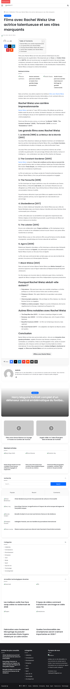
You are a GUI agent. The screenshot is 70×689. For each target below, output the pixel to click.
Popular (12, 492)
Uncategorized (9, 571)
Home (6, 12)
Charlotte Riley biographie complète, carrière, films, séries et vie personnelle (55, 466)
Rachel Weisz (22, 110)
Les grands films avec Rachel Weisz (30, 45)
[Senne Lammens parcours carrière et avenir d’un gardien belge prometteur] (23, 78)
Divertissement (9, 552)
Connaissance (9, 549)
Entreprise (7, 555)
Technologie (8, 568)
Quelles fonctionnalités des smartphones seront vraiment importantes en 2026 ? (49, 631)
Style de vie (8, 565)
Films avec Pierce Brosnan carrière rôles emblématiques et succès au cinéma (35, 466)
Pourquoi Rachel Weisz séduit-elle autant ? (32, 47)
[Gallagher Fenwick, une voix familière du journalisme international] (8, 524)
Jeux (6, 557)
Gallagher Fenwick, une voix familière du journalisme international (35, 521)
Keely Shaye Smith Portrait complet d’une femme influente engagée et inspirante (12, 467)
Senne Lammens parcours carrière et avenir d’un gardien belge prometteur (34, 81)
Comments (56, 492)
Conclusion (24, 51)
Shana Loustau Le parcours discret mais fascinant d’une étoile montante (38, 529)
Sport (6, 563)
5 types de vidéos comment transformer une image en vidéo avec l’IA (50, 604)
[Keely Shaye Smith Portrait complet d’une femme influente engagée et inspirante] (13, 457)
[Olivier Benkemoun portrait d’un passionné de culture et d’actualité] (8, 501)
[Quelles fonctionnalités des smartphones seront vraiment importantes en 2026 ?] (51, 619)
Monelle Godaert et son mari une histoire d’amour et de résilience (35, 514)
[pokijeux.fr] (8, 5)
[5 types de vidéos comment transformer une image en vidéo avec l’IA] (51, 591)
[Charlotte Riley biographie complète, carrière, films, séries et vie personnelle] (56, 457)
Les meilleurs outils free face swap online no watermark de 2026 (17, 604)
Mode (6, 560)
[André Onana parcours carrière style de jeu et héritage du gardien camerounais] (48, 78)
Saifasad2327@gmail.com (55, 673)
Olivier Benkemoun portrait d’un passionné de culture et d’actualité (36, 499)
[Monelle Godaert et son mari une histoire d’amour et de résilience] (8, 516)
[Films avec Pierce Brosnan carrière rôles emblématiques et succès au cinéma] (35, 457)
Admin (8, 41)
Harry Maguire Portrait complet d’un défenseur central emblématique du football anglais (35, 400)
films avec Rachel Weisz (56, 94)
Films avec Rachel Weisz (42, 354)
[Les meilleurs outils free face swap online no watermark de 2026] (19, 591)
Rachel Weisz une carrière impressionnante (32, 43)
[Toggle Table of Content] (42, 41)
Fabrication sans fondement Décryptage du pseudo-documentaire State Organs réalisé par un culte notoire (16, 633)
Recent (34, 492)
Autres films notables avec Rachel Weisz (32, 49)
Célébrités (12, 12)
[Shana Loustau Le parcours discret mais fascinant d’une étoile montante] (8, 531)
